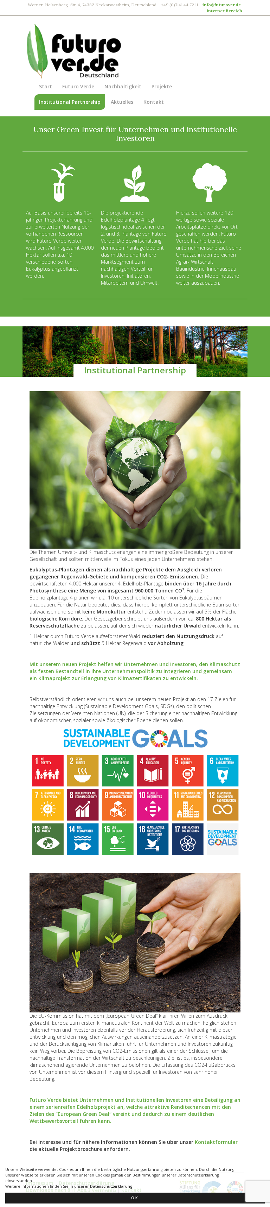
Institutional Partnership (70, 102)
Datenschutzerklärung (111, 1186)
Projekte (162, 86)
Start (45, 86)
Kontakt (153, 102)
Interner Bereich (224, 10)
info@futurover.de (221, 4)
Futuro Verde (78, 86)
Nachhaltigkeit (122, 86)
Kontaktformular (216, 1142)
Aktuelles (122, 102)
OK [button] (135, 1197)
